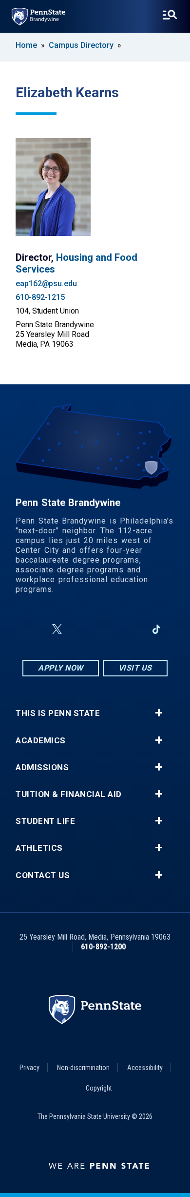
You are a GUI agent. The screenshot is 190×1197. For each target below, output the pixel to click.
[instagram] (80, 629)
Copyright (99, 1088)
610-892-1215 (40, 297)
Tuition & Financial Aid (69, 794)
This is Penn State (58, 713)
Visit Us (135, 667)
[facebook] (33, 629)
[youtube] (106, 629)
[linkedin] (131, 629)
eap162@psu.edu (46, 283)
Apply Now (60, 667)
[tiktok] (157, 630)
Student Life (45, 821)
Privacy (29, 1067)
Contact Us (43, 875)
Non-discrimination (83, 1067)
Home (26, 45)
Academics (41, 740)
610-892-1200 (103, 946)
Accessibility (145, 1067)
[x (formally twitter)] (57, 629)
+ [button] (158, 713)
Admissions (42, 767)
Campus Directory (81, 45)
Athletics (39, 848)
